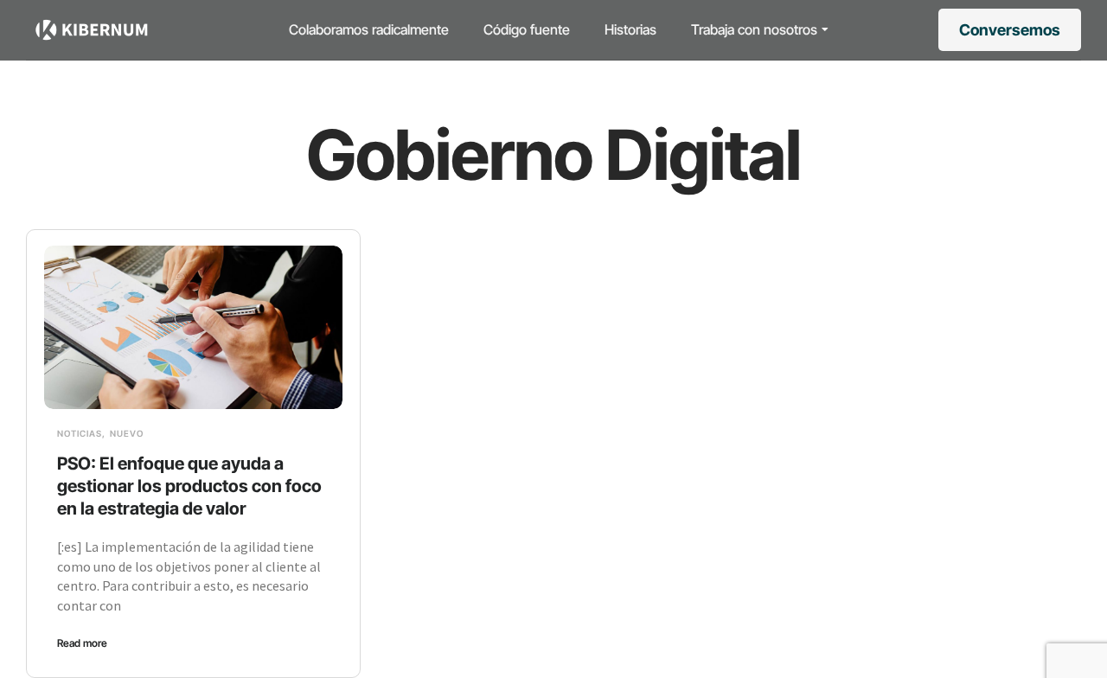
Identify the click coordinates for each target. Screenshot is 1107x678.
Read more (82, 642)
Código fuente (526, 29)
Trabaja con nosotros (754, 29)
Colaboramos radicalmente (369, 29)
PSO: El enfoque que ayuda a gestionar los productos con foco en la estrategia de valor (189, 486)
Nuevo (127, 433)
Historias (630, 29)
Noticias (79, 433)
